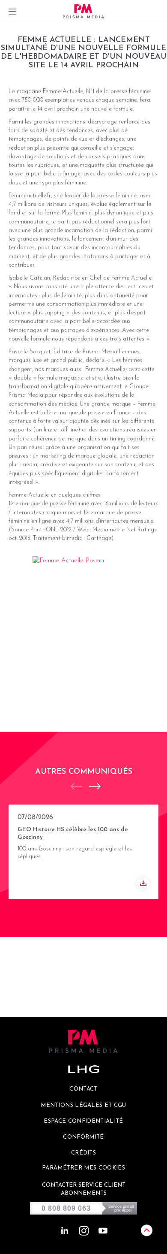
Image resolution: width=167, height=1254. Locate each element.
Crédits (83, 1153)
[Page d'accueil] (83, 11)
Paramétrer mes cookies (83, 1168)
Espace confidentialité (83, 1121)
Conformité (83, 1137)
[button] (90, 786)
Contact (83, 1089)
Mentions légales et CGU (83, 1105)
